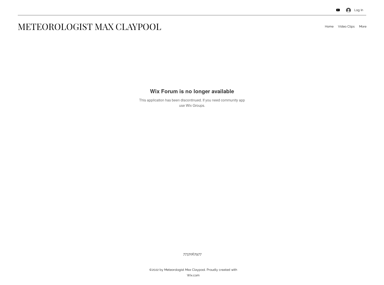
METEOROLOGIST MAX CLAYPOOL (89, 26)
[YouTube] (338, 10)
